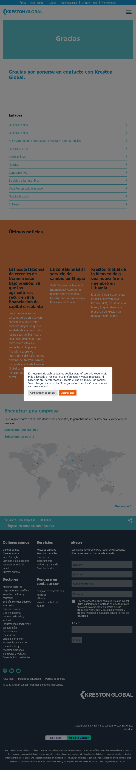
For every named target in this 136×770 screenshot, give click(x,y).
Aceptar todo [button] (67, 392)
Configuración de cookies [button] (42, 392)
